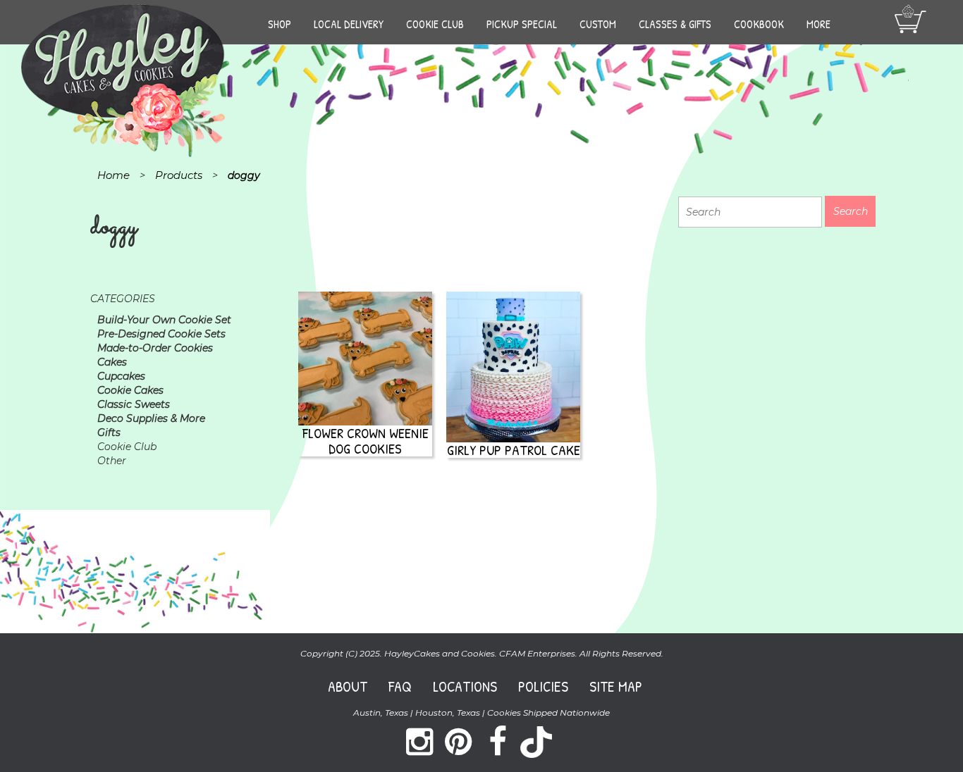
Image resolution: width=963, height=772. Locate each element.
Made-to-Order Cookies (155, 348)
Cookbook (759, 24)
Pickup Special (521, 24)
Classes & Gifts (675, 24)
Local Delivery (349, 24)
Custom (597, 24)
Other (111, 460)
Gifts (109, 432)
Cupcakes (121, 376)
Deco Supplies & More (151, 418)
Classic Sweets (133, 404)
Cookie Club (435, 24)
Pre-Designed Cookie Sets (161, 334)
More (818, 24)
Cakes (112, 362)
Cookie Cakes (130, 390)
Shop (279, 24)
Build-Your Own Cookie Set (164, 319)
